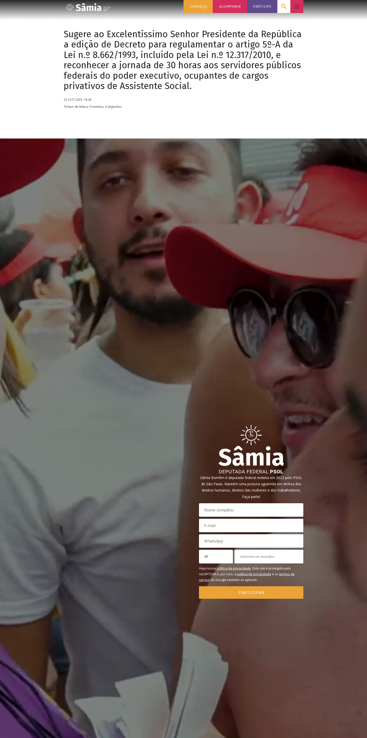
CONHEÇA (198, 6)
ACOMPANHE (230, 6)
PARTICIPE (262, 6)
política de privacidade (234, 568)
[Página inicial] (88, 5)
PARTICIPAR (251, 592)
